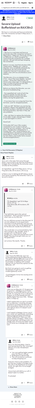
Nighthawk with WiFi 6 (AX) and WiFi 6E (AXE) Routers (16, 8)
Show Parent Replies (7, 152)
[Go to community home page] (8, 3)
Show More (6, 36)
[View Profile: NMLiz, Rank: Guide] (3, 18)
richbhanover (12, 48)
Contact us (17, 395)
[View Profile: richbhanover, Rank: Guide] (6, 190)
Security (17, 397)
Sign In (30, 3)
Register (24, 3)
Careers (17, 396)
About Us (17, 393)
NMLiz (8, 17)
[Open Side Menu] (2, 2)
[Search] (19, 3)
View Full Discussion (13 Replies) (12, 150)
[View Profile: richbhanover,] (5, 49)
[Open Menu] (32, 7)
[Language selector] (14, 3)
